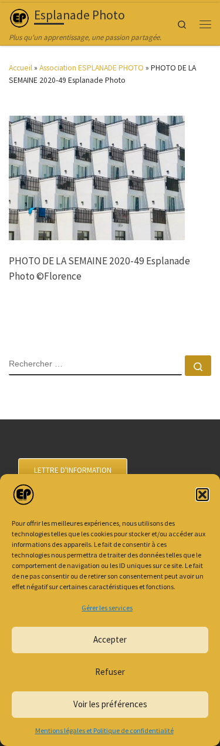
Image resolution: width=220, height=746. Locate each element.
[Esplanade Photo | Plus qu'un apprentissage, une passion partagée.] (19, 17)
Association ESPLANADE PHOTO (91, 67)
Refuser (110, 671)
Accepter (110, 639)
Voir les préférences (110, 704)
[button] (202, 494)
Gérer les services (107, 607)
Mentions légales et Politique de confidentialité (104, 730)
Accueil (20, 67)
